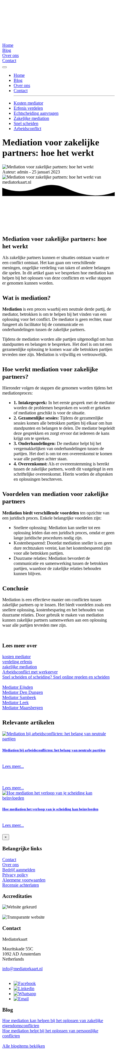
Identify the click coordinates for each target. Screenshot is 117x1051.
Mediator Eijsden (17, 687)
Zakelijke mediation (31, 118)
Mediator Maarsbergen (22, 707)
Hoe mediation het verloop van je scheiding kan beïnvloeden (50, 809)
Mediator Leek (15, 702)
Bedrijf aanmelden (18, 869)
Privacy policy (15, 874)
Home (7, 45)
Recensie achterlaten (20, 885)
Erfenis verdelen (28, 108)
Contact (9, 60)
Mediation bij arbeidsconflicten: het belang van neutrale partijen (53, 750)
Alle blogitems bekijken (23, 1046)
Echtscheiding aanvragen (36, 113)
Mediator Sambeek (19, 697)
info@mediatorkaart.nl (22, 968)
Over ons (10, 55)
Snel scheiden (26, 123)
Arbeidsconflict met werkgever (30, 671)
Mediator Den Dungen (22, 692)
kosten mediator (16, 656)
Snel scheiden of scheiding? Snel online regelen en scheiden (56, 677)
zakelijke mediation (19, 666)
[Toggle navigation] (4, 67)
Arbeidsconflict (27, 128)
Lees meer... (13, 766)
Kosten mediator (28, 103)
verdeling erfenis (17, 661)
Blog (6, 50)
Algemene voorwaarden (23, 880)
